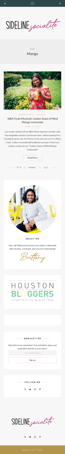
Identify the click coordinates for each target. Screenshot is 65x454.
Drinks (41, 114)
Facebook (25, 389)
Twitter (30, 389)
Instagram (35, 389)
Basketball (27, 114)
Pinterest (40, 389)
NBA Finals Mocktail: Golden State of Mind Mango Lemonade (32, 120)
